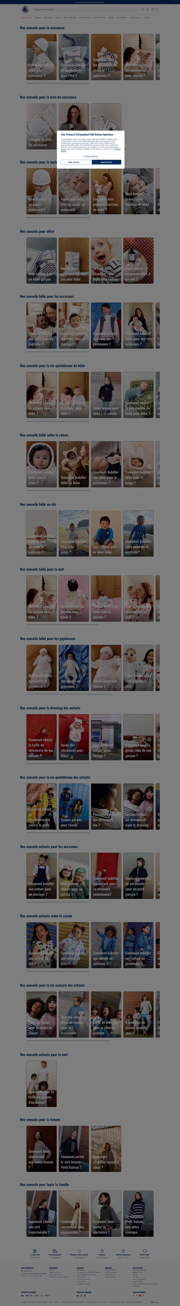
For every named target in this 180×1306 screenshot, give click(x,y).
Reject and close (74, 162)
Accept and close (106, 162)
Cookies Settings (90, 156)
